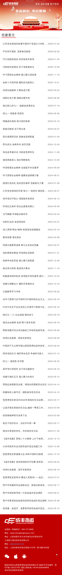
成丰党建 (45, 3)
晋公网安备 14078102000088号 (35, 567)
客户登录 (54, 3)
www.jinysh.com (17, 543)
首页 (37, 3)
